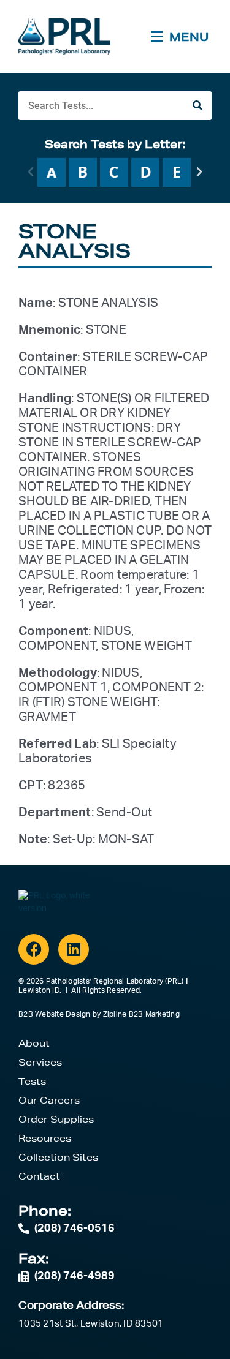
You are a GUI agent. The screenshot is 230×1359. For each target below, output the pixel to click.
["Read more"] (51, 172)
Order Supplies (56, 1119)
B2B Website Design (54, 1014)
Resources (44, 1138)
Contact (39, 1176)
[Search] (197, 105)
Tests (32, 1081)
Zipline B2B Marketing (141, 1014)
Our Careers (49, 1100)
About (34, 1043)
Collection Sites (58, 1157)
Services (40, 1062)
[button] (31, 172)
